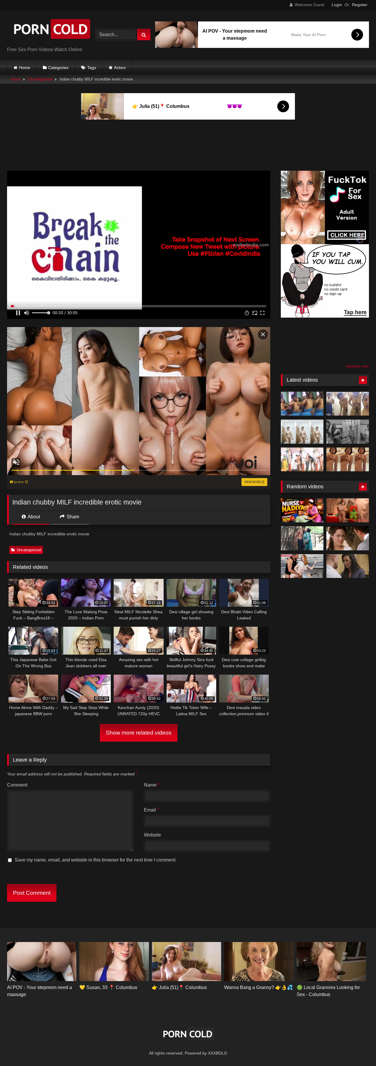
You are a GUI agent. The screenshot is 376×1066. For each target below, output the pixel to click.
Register (359, 4)
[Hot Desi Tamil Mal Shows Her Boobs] (347, 432)
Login (337, 4)
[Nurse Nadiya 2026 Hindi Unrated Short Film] (302, 510)
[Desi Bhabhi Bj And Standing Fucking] (302, 459)
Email (151, 809)
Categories (58, 67)
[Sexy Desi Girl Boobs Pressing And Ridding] (347, 459)
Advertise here (357, 366)
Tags (91, 67)
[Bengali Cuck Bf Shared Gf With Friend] (302, 404)
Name (152, 784)
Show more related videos (139, 733)
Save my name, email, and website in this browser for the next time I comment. (96, 859)
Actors (120, 67)
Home (24, 67)
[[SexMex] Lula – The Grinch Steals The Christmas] (347, 510)
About (33, 516)
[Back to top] (357, 1048)
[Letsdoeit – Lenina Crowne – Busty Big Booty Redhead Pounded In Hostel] (302, 566)
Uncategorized (40, 79)
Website (152, 834)
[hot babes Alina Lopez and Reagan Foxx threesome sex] (347, 566)
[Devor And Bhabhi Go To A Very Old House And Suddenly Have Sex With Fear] (302, 538)
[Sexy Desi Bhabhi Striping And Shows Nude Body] (347, 404)
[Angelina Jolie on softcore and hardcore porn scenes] (347, 538)
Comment (17, 784)
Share (72, 516)
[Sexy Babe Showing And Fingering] (302, 432)
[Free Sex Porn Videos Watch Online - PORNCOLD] (51, 30)
